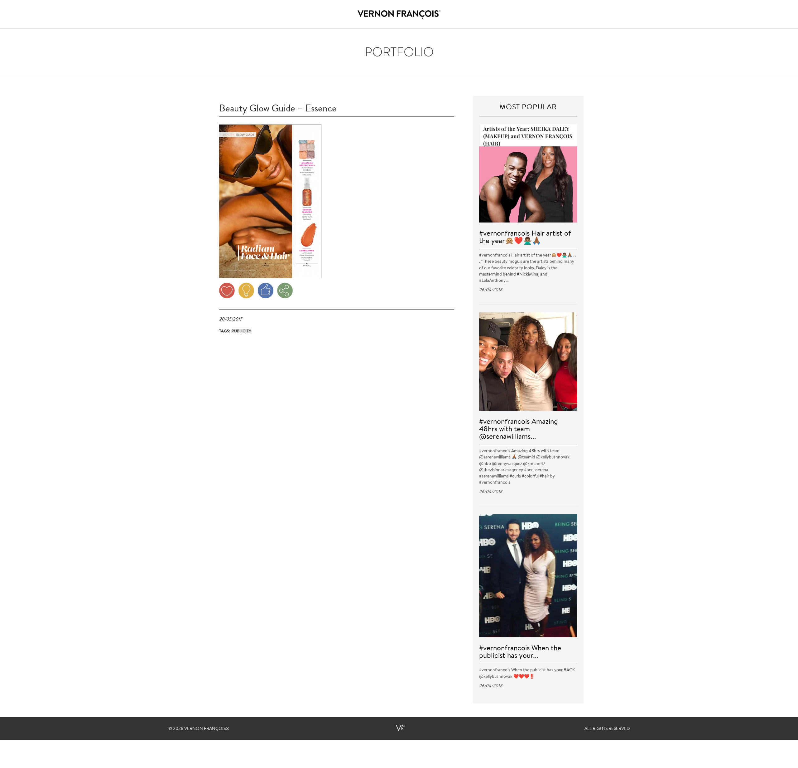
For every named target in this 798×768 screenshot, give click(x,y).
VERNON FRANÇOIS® (206, 729)
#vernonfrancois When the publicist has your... (520, 652)
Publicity (241, 331)
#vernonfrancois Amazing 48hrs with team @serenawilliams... (518, 429)
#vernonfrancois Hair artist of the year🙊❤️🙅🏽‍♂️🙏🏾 (525, 237)
